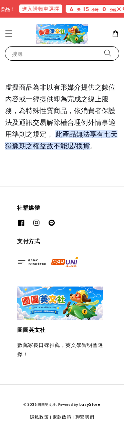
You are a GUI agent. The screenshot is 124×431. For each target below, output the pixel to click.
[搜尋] (108, 53)
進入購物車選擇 (39, 8)
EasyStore (90, 404)
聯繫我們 (84, 417)
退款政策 (62, 417)
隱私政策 (39, 417)
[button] (8, 33)
